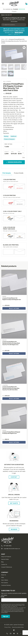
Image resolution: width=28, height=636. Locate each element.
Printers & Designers (9, 139)
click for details (14, 21)
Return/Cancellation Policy (18, 627)
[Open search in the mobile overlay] (13, 24)
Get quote (14, 503)
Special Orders (5, 559)
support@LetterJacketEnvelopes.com (12, 548)
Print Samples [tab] (6, 173)
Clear (23, 157)
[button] (24, 47)
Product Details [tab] (18, 173)
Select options (14, 308)
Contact (14, 477)
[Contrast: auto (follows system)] (14, 630)
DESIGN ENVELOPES (15, 162)
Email (2, 596)
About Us (3, 574)
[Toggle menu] (3, 3)
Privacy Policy (7, 627)
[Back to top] (21, 633)
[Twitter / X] (17, 633)
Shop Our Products (6, 556)
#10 (7, 39)
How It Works (4, 580)
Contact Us (4, 564)
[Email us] (10, 633)
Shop (2, 39)
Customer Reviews (6, 585)
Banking (6, 136)
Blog (2, 562)
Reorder (14, 529)
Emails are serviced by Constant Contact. (13, 611)
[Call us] (7, 633)
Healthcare (13, 136)
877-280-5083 (7, 545)
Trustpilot (14, 11)
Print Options (8, 144)
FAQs (2, 577)
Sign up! (5, 616)
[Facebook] (14, 633)
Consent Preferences (6, 567)
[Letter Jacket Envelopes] (14, 3)
